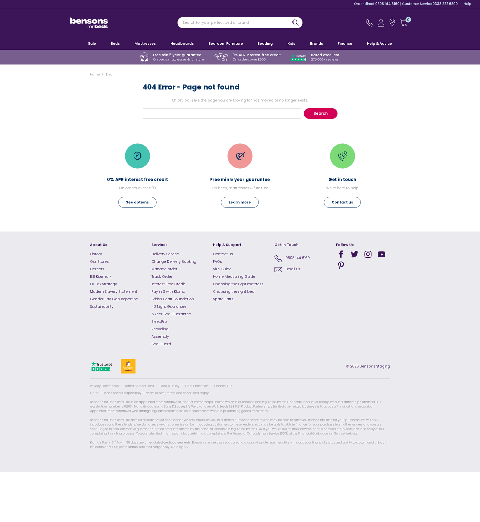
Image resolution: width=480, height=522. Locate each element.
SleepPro (159, 321)
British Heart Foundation (173, 299)
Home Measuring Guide (234, 276)
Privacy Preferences (104, 386)
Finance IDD (223, 386)
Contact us (342, 202)
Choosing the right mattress (238, 284)
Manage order (164, 269)
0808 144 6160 (298, 257)
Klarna (95, 393)
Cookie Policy (170, 386)
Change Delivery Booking (174, 261)
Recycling (160, 329)
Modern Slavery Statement (113, 291)
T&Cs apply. (180, 447)
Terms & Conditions (139, 386)
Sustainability (102, 306)
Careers (97, 269)
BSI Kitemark (101, 276)
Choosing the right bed (233, 291)
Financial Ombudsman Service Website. (328, 433)
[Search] (295, 22)
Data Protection (196, 386)
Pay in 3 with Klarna (168, 291)
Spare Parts (223, 299)
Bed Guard (161, 344)
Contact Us (223, 254)
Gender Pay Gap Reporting (114, 299)
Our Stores (99, 261)
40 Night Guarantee (169, 306)
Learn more (240, 202)
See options (137, 202)
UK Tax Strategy (103, 284)
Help (467, 4)
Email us (293, 269)
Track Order (162, 276)
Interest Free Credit (168, 284)
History (96, 254)
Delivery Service (165, 254)
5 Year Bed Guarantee (171, 314)
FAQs (217, 261)
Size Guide (222, 269)
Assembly (160, 336)
